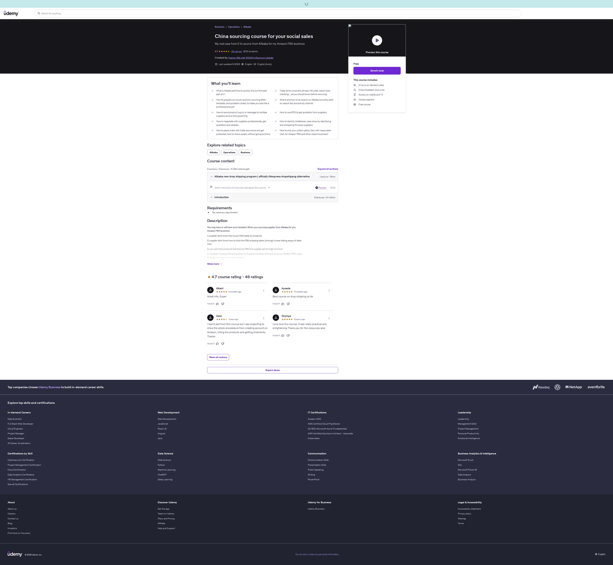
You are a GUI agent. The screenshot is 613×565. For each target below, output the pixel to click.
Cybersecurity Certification (21, 460)
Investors (12, 528)
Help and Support (166, 528)
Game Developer (16, 438)
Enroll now (377, 70)
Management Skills (467, 423)
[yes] (217, 304)
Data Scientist (15, 419)
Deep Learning (165, 479)
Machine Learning (166, 469)
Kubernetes (314, 438)
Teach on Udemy (166, 513)
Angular (161, 433)
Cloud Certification (17, 469)
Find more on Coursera (19, 533)
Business (219, 26)
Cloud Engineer (15, 428)
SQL (460, 464)
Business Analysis (467, 479)
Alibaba (247, 26)
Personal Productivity (468, 433)
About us (12, 508)
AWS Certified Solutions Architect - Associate (330, 433)
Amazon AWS (314, 419)
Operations (234, 26)
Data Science (164, 460)
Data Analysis (464, 474)
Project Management (468, 428)
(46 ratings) (236, 51)
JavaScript (163, 423)
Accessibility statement (469, 508)
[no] (222, 304)
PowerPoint (313, 479)
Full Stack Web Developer (20, 423)
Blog (10, 523)
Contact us (13, 518)
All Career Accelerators (19, 443)
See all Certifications (18, 484)
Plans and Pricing (166, 518)
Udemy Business (49, 387)
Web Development (167, 419)
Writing (311, 474)
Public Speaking (316, 469)
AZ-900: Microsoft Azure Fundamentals (327, 428)
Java (160, 438)
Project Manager (16, 433)
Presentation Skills (317, 464)
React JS (162, 428)
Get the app (163, 508)
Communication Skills (318, 460)
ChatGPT (162, 474)
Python (161, 464)
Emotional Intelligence (469, 438)
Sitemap (462, 518)
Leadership (463, 419)
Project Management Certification (24, 464)
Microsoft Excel (465, 460)
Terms (461, 523)
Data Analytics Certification (21, 474)
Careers (11, 513)
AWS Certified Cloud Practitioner (324, 423)
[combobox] (278, 13)
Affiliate (161, 523)
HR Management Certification (22, 479)
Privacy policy (464, 513)
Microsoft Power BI (467, 469)
